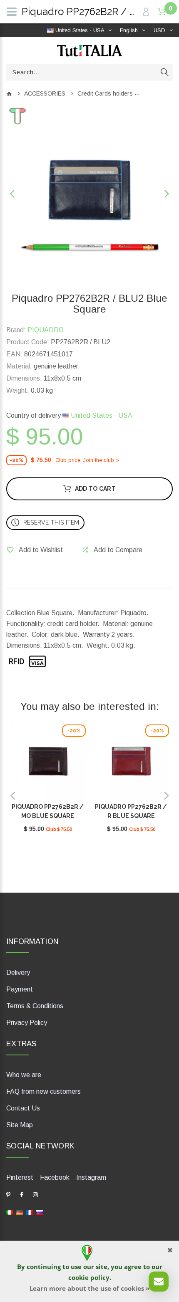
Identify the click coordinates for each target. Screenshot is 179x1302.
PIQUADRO (45, 329)
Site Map (19, 1124)
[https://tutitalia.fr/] (29, 1212)
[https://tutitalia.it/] (9, 1212)
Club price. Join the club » (87, 460)
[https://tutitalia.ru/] (39, 1212)
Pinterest (19, 1177)
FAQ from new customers (43, 1091)
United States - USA (100, 415)
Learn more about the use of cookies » (89, 1288)
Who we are (23, 1074)
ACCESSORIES (44, 93)
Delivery (18, 972)
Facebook (55, 1177)
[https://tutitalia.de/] (19, 1212)
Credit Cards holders (105, 93)
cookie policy (88, 1277)
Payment (19, 989)
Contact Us (23, 1108)
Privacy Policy (26, 1022)
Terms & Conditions (34, 1005)
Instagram (91, 1177)
